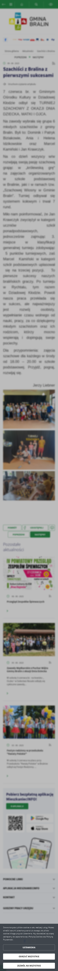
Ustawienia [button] (29, 947)
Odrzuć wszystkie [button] (29, 956)
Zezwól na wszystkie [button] (29, 965)
